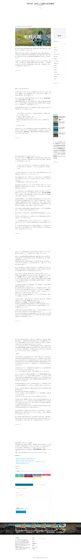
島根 (55, 148)
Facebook (33, 541)
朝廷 (64, 150)
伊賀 (54, 143)
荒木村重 (61, 153)
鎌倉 (47, 314)
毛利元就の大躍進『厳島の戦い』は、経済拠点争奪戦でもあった (25, 458)
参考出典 (33, 545)
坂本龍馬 (17, 54)
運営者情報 (33, 548)
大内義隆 (32, 416)
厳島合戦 (34, 452)
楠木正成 (56, 151)
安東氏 (57, 146)
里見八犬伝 (62, 156)
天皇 (64, 145)
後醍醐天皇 (61, 148)
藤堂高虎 (58, 156)
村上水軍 (18, 369)
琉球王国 (55, 72)
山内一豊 (64, 146)
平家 (57, 148)
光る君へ (55, 47)
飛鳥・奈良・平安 (57, 54)
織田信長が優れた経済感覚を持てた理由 (22, 463)
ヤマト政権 (59, 141)
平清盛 (26, 305)
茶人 (59, 153)
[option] (10, 529)
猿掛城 (18, 125)
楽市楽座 (48, 200)
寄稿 (40, 5)
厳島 (46, 261)
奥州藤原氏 (54, 146)
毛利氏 (42, 5)
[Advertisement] (40, 17)
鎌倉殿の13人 (56, 63)
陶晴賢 (23, 418)
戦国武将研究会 (34, 543)
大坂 (60, 143)
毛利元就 (25, 93)
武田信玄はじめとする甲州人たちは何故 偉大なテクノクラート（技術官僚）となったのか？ (30, 461)
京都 (31, 399)
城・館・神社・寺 (57, 74)
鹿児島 (55, 157)
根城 (18, 300)
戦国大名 (20, 292)
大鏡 (55, 145)
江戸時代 (55, 67)
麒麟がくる (56, 65)
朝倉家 (61, 150)
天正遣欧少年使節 (59, 145)
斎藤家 (56, 150)
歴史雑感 (39, 5)
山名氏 (54, 148)
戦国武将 (55, 58)
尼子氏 (62, 146)
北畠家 (56, 143)
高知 (65, 156)
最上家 (58, 150)
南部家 (59, 143)
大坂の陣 (62, 143)
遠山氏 (60, 156)
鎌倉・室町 (56, 56)
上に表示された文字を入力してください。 (22, 508)
